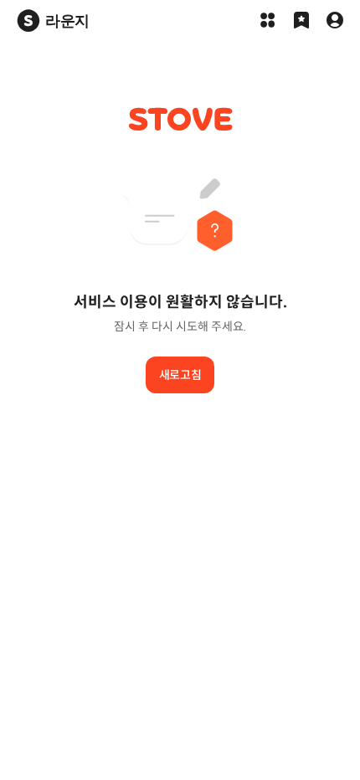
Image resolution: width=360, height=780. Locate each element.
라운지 (67, 20)
